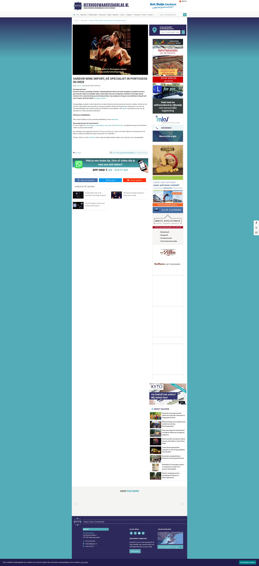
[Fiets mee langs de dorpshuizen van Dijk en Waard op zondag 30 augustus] (155, 433)
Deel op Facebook (88, 180)
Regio (109, 14)
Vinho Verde (118, 125)
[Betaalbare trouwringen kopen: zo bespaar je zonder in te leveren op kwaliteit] (155, 467)
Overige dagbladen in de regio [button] (168, 547)
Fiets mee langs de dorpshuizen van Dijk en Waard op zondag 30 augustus (173, 432)
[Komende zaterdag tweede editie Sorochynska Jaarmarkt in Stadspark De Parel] (155, 416)
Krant (144, 14)
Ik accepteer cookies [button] (247, 562)
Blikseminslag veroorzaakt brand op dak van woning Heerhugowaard (173, 424)
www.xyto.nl (89, 546)
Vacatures (137, 14)
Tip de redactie (136, 180)
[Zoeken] (185, 14)
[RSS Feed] (143, 533)
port (110, 125)
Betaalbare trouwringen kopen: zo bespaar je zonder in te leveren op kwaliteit (173, 467)
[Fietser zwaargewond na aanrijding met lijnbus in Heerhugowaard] (155, 476)
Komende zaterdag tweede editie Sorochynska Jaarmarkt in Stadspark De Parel (173, 415)
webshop (114, 119)
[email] (256, 232)
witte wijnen (90, 125)
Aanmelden (135, 551)
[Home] (74, 14)
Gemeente (102, 14)
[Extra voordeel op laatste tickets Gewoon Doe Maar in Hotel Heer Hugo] (155, 441)
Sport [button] (122, 14)
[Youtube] (139, 533)
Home (76, 20)
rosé (106, 125)
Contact (150, 14)
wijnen (124, 108)
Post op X (111, 180)
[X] (135, 533)
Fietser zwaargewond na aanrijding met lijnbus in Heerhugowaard (170, 475)
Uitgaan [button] (129, 14)
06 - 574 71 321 (118, 169)
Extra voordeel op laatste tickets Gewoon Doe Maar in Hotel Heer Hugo (173, 441)
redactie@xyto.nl (91, 544)
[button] (74, 504)
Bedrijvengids (93, 14)
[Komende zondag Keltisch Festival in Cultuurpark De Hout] (155, 459)
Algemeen (83, 14)
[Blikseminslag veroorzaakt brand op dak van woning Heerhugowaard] (155, 424)
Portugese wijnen (99, 98)
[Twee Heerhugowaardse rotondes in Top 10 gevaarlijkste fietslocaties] (155, 450)
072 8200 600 (90, 541)
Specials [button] (115, 14)
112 (78, 14)
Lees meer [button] (84, 562)
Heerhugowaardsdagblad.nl (106, 5)
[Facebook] (131, 533)
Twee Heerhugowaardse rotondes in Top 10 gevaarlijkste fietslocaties (173, 450)
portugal (78, 152)
